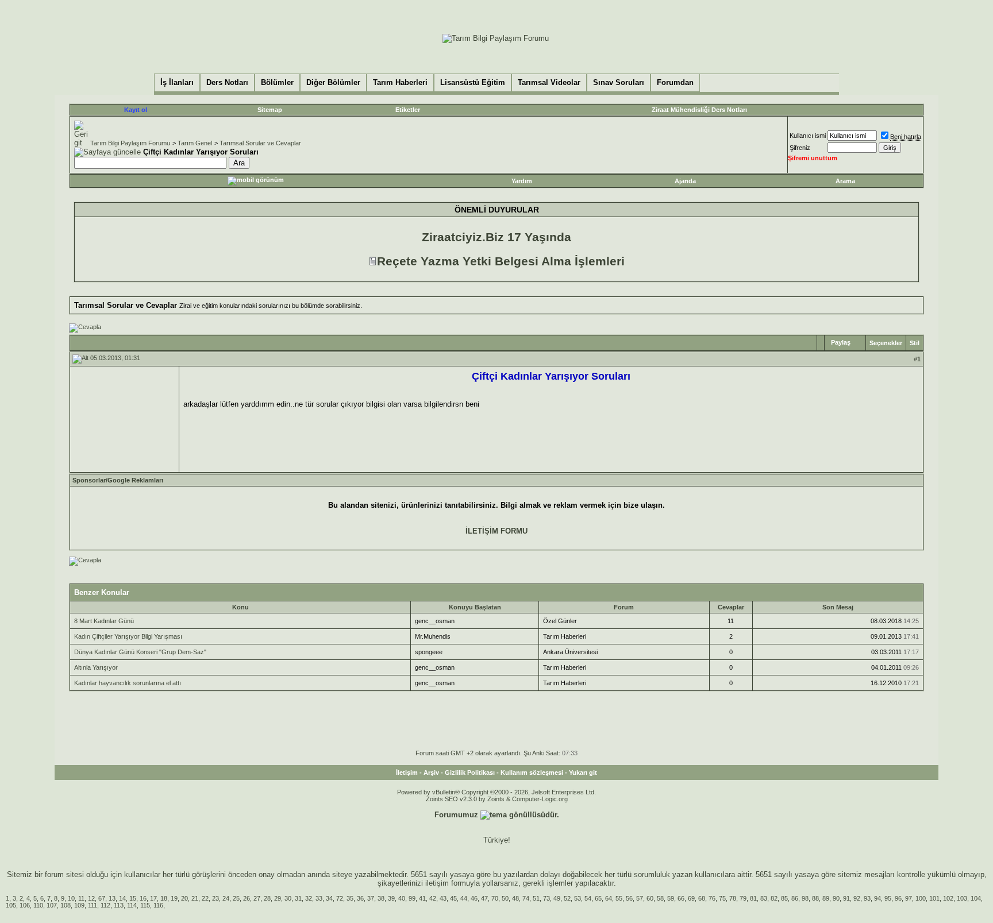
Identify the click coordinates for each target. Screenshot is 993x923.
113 (119, 905)
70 (494, 898)
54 (587, 898)
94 (877, 898)
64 (608, 898)
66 (681, 898)
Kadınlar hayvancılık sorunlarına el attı (127, 682)
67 (101, 898)
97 (908, 898)
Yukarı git (583, 772)
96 (898, 898)
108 (65, 905)
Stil (914, 342)
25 (236, 898)
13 (112, 898)
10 (71, 898)
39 (391, 898)
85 (784, 898)
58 (660, 898)
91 (846, 898)
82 (774, 898)
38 (381, 898)
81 (753, 898)
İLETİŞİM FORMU (496, 531)
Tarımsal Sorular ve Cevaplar (260, 143)
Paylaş (840, 342)
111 (92, 905)
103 (962, 898)
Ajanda (685, 180)
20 (184, 898)
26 (246, 898)
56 (629, 898)
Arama (845, 180)
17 (153, 898)
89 (825, 898)
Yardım (521, 180)
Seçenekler (885, 342)
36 (360, 898)
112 (105, 905)
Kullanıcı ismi (808, 135)
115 (145, 905)
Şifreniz (800, 147)
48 (515, 898)
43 (443, 898)
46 (474, 898)
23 (215, 898)
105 (11, 905)
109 (79, 905)
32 (308, 898)
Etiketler (407, 109)
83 (763, 898)
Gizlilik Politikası (470, 772)
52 (567, 898)
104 (976, 898)
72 (339, 898)
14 (122, 898)
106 (25, 905)
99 (412, 898)
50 (505, 898)
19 (174, 898)
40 (401, 898)
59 (670, 898)
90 (836, 898)
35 (350, 898)
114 (132, 905)
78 (732, 898)
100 (920, 898)
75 (722, 898)
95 (887, 898)
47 (484, 898)
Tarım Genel (195, 143)
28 (267, 898)
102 (948, 898)
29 (277, 898)
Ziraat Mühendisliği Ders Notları (699, 109)
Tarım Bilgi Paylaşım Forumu (130, 143)
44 (463, 898)
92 (856, 898)
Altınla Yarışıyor (96, 667)
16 (143, 898)
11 (81, 898)
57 (639, 898)
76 (712, 898)
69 (691, 898)
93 (867, 898)
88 (815, 898)
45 (453, 898)
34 (329, 898)
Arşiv (431, 772)
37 (370, 898)
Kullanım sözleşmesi (532, 772)
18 (163, 898)
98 (805, 898)
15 (132, 898)
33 (318, 898)
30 (287, 898)
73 (546, 898)
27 (256, 898)
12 (91, 898)
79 (743, 898)
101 (934, 898)
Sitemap (269, 109)
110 (38, 905)
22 (205, 898)
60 (649, 898)
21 (194, 898)
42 (432, 898)
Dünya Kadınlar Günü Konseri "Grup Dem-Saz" (140, 651)
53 (577, 898)
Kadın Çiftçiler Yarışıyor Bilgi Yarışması (128, 636)
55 (618, 898)
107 (52, 905)
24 (225, 898)
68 (701, 898)
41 (422, 898)
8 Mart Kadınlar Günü (104, 620)
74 (525, 898)
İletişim (407, 772)
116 (158, 905)
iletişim (437, 883)
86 (794, 898)
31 (298, 898)
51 (536, 898)
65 (598, 898)
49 (556, 898)
